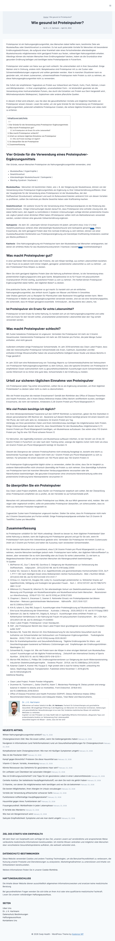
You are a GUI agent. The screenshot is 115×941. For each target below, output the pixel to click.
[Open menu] (110, 5)
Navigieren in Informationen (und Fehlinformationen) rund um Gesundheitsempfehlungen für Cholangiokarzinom (53, 743)
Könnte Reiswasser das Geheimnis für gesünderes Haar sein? (30, 768)
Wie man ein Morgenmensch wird (18, 814)
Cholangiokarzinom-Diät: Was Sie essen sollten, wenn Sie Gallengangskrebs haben (40, 739)
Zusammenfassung (17, 144)
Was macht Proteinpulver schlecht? (24, 133)
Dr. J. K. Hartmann (52, 28)
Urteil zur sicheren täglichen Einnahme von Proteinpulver (32, 136)
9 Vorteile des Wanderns (14, 810)
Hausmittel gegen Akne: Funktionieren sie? (22, 801)
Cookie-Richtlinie (50, 870)
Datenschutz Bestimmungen (15, 914)
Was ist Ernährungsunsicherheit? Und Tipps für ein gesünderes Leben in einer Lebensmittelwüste (47, 776)
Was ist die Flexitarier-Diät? (15, 755)
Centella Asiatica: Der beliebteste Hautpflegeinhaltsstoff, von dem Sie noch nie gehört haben (45, 780)
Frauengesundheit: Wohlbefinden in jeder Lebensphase (28, 805)
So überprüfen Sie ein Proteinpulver (24, 142)
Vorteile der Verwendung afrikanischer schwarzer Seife (27, 793)
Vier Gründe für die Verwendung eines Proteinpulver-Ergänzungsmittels (38, 125)
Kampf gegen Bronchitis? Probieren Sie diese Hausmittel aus (30, 759)
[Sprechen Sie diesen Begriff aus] (92, 228)
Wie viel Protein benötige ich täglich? (26, 139)
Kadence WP (78, 934)
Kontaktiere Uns (10, 920)
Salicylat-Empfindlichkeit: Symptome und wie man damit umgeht (32, 818)
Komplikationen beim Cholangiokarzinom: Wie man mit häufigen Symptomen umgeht (41, 751)
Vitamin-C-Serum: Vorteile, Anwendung (21, 763)
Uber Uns (7, 908)
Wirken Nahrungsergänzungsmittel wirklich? (22, 735)
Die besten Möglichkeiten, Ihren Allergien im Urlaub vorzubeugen (32, 789)
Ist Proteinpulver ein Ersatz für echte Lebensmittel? (31, 130)
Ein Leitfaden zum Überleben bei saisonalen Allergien (27, 772)
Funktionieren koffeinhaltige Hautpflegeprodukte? (25, 797)
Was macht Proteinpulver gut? (21, 128)
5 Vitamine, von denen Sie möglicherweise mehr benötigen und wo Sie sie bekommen (41, 784)
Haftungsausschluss (42, 894)
